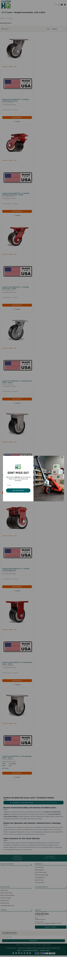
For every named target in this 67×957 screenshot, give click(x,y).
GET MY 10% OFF (18, 490)
